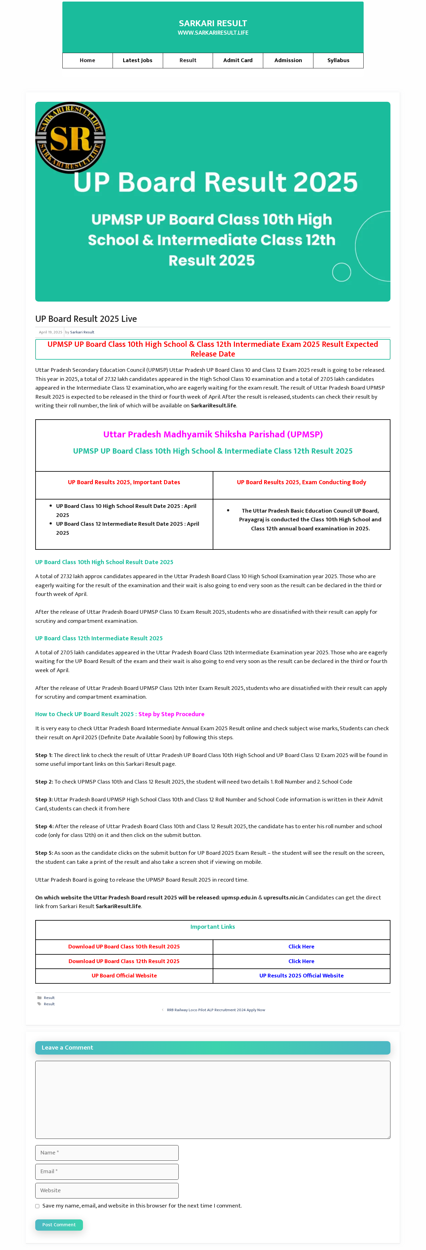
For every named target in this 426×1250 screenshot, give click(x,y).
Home (87, 60)
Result (188, 60)
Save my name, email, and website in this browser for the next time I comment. (142, 1206)
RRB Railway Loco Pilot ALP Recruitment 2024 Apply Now (216, 1009)
